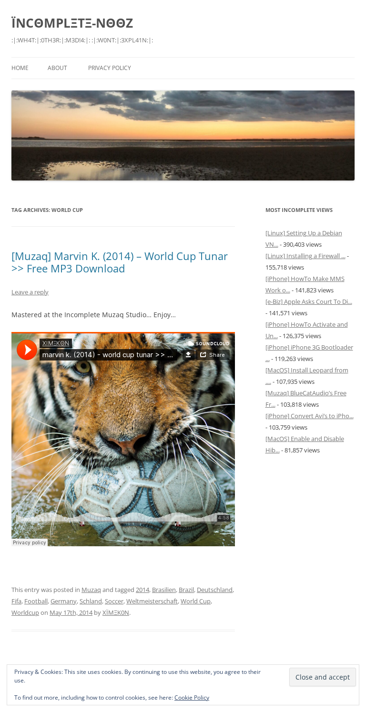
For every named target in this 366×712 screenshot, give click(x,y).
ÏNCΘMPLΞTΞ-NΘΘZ (72, 22)
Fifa (16, 601)
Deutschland (215, 589)
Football (36, 601)
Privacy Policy (109, 68)
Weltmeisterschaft (152, 601)
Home (20, 68)
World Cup (196, 601)
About (57, 68)
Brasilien (164, 589)
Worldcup (25, 612)
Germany (64, 601)
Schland (91, 601)
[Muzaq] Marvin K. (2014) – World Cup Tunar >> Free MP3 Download (119, 262)
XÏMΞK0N (115, 612)
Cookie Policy (191, 697)
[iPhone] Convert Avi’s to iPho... (309, 415)
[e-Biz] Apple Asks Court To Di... (308, 301)
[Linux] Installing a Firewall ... (305, 255)
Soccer (114, 601)
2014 (142, 589)
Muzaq (91, 589)
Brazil (186, 589)
